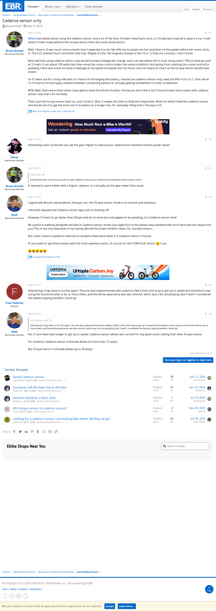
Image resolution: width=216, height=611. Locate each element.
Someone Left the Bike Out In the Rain (40, 387)
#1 (210, 32)
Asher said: (35, 174)
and (46, 257)
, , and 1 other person (54, 111)
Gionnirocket (199, 380)
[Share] (206, 33)
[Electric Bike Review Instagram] (18, 596)
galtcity (201, 411)
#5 (210, 285)
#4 (210, 197)
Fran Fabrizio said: (39, 320)
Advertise (35, 589)
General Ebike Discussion (50, 380)
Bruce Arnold (13, 26)
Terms (13, 589)
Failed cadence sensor (28, 377)
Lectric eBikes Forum (43, 411)
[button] (39, 6)
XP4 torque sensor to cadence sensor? (40, 408)
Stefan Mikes (199, 421)
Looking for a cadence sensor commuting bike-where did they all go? (62, 419)
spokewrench (19, 380)
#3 (210, 168)
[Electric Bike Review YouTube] (5, 596)
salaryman (18, 422)
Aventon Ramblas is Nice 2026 (34, 398)
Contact (23, 589)
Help (5, 589)
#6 (210, 313)
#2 (210, 139)
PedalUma (18, 390)
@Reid (32, 38)
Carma (16, 411)
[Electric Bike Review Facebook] (12, 596)
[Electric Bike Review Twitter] (25, 596)
